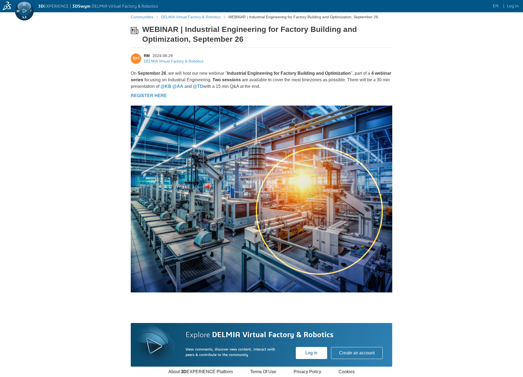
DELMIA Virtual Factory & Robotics (173, 61)
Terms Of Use (263, 371)
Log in (311, 353)
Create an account (357, 353)
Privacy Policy (307, 371)
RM (147, 55)
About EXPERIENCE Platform (200, 371)
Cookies (347, 371)
